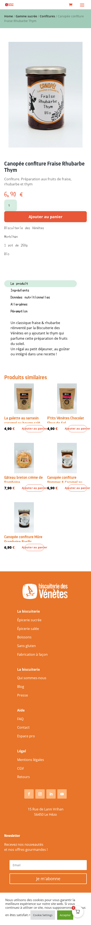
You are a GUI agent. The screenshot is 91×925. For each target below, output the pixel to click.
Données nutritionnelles (30, 297)
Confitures (47, 16)
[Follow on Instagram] (40, 794)
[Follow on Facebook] (29, 794)
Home (8, 16)
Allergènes (19, 304)
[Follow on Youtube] (62, 794)
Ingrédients (20, 290)
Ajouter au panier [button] (34, 428)
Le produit (19, 283)
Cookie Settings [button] (42, 915)
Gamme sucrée (26, 16)
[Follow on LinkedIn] (51, 794)
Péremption (19, 311)
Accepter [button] (65, 915)
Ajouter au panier (45, 216)
